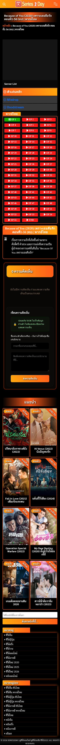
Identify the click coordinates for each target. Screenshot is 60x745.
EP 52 (13, 214)
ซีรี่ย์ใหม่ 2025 (12, 667)
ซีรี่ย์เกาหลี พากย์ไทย (15, 710)
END (31, 220)
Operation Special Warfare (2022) (16, 549)
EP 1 (13, 119)
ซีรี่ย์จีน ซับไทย (13, 687)
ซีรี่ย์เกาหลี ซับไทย (14, 705)
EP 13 (13, 142)
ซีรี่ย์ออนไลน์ (11, 653)
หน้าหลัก (7, 25)
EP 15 (49, 142)
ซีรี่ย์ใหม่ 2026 (12, 671)
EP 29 (31, 170)
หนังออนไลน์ (11, 676)
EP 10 (13, 136)
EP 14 (31, 142)
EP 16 (13, 147)
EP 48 (49, 203)
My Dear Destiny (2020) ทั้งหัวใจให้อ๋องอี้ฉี (43, 551)
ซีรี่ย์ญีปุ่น (10, 639)
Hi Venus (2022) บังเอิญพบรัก (43, 450)
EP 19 (13, 153)
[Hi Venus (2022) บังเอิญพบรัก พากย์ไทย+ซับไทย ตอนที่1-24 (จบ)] (43, 426)
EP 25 (13, 164)
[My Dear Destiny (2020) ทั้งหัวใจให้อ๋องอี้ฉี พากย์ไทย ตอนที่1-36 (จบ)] (43, 526)
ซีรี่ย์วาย (9, 648)
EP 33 (49, 175)
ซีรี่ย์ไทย (9, 715)
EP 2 (31, 119)
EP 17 (31, 147)
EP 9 (48, 130)
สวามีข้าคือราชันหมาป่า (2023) (43, 602)
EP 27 (49, 164)
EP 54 (49, 214)
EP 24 (49, 158)
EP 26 (31, 164)
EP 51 (49, 209)
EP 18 (49, 147)
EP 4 (13, 125)
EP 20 (31, 153)
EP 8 (31, 130)
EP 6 (48, 125)
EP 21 (49, 153)
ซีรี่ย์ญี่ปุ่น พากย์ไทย (15, 701)
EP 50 (31, 209)
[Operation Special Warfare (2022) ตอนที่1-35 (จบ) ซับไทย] (16, 526)
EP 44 (31, 197)
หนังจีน (9, 719)
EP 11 (31, 136)
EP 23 (31, 158)
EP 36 (49, 181)
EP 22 (13, 158)
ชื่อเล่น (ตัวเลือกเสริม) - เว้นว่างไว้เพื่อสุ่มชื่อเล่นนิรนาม (30, 338)
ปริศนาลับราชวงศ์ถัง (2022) (16, 450)
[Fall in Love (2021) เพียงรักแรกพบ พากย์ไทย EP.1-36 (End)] (16, 476)
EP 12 (49, 136)
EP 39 (49, 186)
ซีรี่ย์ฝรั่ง (9, 644)
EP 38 (31, 186)
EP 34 (13, 181)
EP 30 (49, 170)
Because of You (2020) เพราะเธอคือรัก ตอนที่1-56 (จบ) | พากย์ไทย (28, 17)
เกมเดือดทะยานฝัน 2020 (16, 602)
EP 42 (49, 192)
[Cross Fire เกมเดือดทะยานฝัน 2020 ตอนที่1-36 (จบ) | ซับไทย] (16, 579)
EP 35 (31, 181)
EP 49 (13, 209)
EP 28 (13, 170)
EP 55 (13, 220)
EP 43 (13, 197)
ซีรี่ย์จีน (9, 635)
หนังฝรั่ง (9, 724)
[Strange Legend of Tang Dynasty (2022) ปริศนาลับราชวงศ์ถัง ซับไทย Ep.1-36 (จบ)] (16, 426)
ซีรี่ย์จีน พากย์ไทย (14, 692)
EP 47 (31, 203)
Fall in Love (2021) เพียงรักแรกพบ (16, 500)
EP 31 (13, 175)
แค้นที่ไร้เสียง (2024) (43, 498)
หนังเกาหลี (11, 728)
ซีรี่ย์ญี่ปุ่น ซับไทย (14, 696)
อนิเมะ (9, 733)
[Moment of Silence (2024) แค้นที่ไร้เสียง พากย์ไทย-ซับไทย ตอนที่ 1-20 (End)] (43, 476)
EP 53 (31, 214)
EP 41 (31, 192)
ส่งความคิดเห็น (30, 378)
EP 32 (31, 175)
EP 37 (13, 186)
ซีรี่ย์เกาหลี (10, 657)
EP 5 (31, 125)
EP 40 (13, 192)
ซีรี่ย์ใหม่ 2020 (12, 662)
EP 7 (13, 130)
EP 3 (48, 119)
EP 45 (49, 197)
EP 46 (13, 203)
